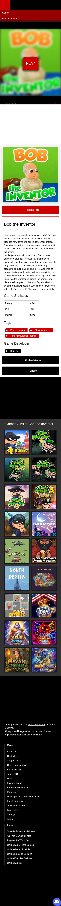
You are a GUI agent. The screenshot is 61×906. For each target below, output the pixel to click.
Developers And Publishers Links (24, 796)
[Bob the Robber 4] (17, 496)
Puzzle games (17, 330)
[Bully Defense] (17, 605)
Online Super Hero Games (20, 845)
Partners (11, 792)
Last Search (13, 810)
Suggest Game (14, 760)
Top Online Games (16, 805)
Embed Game (33, 360)
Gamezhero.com (36, 724)
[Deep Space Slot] (44, 659)
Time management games (23, 336)
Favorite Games (15, 783)
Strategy (11, 814)
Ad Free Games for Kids (19, 836)
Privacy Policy (14, 769)
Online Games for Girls (18, 849)
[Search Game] (56, 5)
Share (33, 370)
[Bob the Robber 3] (17, 469)
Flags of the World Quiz (19, 840)
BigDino (14, 351)
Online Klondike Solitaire (19, 858)
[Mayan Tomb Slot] (17, 659)
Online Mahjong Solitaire (19, 854)
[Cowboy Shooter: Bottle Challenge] (44, 551)
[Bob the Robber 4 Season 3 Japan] (17, 523)
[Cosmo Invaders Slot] (44, 632)
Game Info (33, 209)
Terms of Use (13, 774)
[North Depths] (17, 578)
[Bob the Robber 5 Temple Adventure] (44, 496)
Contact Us (12, 756)
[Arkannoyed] (17, 551)
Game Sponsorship (17, 765)
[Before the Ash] (44, 578)
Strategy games (42, 330)
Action (10, 819)
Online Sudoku (14, 863)
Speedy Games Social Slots (21, 831)
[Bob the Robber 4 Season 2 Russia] (17, 442)
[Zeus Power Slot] (17, 632)
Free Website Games (17, 787)
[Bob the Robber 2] (44, 442)
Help (9, 778)
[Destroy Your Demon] (44, 523)
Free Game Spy (15, 801)
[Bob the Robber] (44, 469)
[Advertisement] (30, 125)
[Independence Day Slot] (44, 605)
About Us (11, 751)
